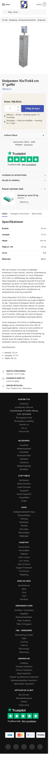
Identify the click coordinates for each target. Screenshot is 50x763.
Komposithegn (24, 515)
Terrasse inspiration (24, 666)
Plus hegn (24, 529)
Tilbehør (24, 525)
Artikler (24, 701)
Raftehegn (24, 522)
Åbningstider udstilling (24, 421)
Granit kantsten (24, 487)
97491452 (24, 404)
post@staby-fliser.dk (24, 407)
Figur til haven (24, 564)
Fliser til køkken (24, 620)
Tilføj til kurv (32, 108)
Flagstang (24, 574)
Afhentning (24, 652)
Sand (24, 589)
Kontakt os (24, 424)
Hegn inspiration (24, 673)
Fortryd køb (24, 431)
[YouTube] (40, 746)
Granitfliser (24, 452)
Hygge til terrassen (24, 567)
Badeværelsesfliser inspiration (24, 680)
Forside (5, 20)
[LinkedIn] (32, 746)
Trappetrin (24, 490)
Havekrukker (24, 547)
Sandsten (24, 459)
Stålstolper (24, 536)
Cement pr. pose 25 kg (27, 195)
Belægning (13, 20)
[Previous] (41, 188)
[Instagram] (16, 746)
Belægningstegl (24, 466)
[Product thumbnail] (9, 199)
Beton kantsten (24, 483)
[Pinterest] (24, 746)
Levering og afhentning (14, 175)
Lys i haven (24, 561)
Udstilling (24, 663)
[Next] (45, 188)
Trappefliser (24, 497)
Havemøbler (24, 550)
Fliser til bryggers (24, 624)
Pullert (24, 501)
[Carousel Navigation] (42, 188)
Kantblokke (24, 480)
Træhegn (24, 519)
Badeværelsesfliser (24, 617)
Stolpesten (42, 20)
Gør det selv (24, 695)
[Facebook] (8, 746)
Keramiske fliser (24, 455)
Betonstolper (24, 532)
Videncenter (24, 705)
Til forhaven (24, 571)
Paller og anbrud (11, 180)
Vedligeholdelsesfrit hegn (24, 512)
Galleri (4, 213)
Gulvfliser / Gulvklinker (24, 610)
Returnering (24, 649)
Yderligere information (19, 213)
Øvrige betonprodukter (27, 20)
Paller (24, 638)
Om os (24, 428)
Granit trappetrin (24, 494)
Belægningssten (24, 448)
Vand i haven (24, 557)
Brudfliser (24, 469)
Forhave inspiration (24, 670)
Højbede (24, 554)
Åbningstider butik (24, 417)
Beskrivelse (37, 213)
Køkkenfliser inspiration (24, 684)
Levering (24, 642)
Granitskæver (24, 585)
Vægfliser (24, 613)
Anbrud (24, 645)
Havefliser (24, 445)
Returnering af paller (24, 635)
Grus (24, 592)
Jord (24, 596)
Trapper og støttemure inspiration (24, 677)
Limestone (24, 462)
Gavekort (24, 599)
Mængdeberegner (24, 698)
